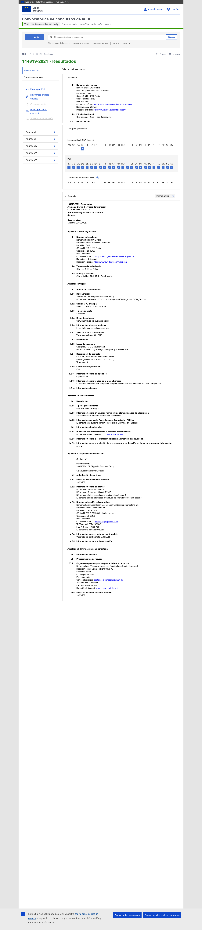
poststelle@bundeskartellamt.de (108, 580)
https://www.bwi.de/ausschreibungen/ (109, 110)
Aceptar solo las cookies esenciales (162, 915)
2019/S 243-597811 (114, 434)
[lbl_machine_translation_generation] (97, 177)
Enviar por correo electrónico (38, 111)
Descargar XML (38, 89)
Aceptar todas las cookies (127, 915)
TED (24, 54)
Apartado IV (31, 146)
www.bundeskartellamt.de (107, 588)
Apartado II (31, 139)
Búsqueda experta (100, 43)
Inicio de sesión (155, 9)
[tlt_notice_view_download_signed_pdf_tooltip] (82, 149)
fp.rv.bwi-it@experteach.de (106, 521)
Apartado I (31, 132)
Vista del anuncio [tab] (31, 70)
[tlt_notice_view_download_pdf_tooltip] (68, 167)
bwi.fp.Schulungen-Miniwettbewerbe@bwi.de (113, 104)
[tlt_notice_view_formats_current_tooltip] (172, 196)
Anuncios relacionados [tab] (33, 77)
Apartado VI (31, 160)
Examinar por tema (120, 43)
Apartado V (31, 153)
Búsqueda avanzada (81, 43)
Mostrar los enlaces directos (39, 97)
